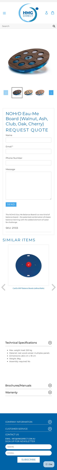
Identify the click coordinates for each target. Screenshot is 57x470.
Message (10, 169)
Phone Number (14, 158)
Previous (3, 287)
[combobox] (28, 26)
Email (9, 146)
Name (9, 135)
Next (54, 287)
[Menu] (4, 13)
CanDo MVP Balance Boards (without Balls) (28, 288)
